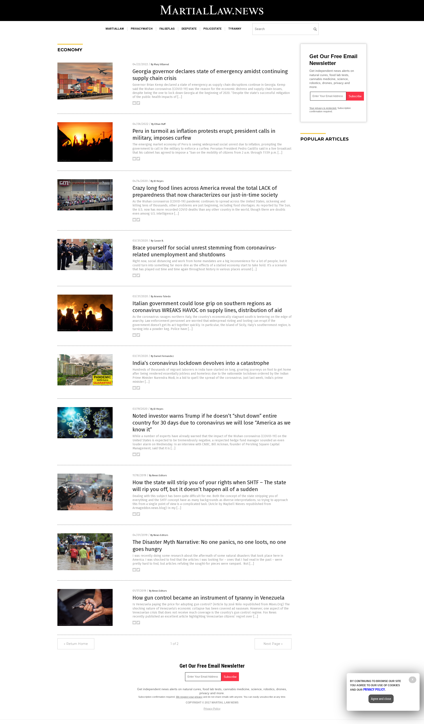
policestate (212, 28)
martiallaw (115, 28)
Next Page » (273, 644)
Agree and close (381, 699)
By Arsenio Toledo (161, 296)
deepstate (189, 28)
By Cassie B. (157, 240)
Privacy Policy (212, 708)
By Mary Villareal (160, 64)
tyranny (234, 28)
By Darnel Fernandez (162, 356)
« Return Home (76, 644)
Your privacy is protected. (323, 108)
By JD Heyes (157, 181)
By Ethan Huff (158, 124)
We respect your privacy (189, 696)
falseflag (167, 28)
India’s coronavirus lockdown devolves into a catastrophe (200, 363)
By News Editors (158, 475)
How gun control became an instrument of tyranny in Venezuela (208, 598)
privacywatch (142, 28)
